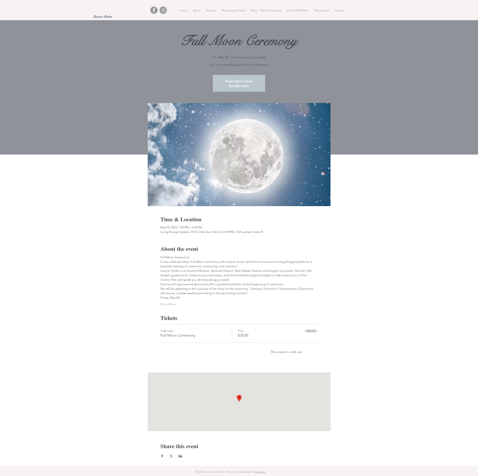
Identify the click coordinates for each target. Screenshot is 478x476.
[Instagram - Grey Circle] (163, 10)
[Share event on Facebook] (162, 456)
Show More (168, 304)
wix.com (260, 471)
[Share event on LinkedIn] (180, 456)
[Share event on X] (171, 456)
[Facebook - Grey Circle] (154, 10)
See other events (239, 85)
